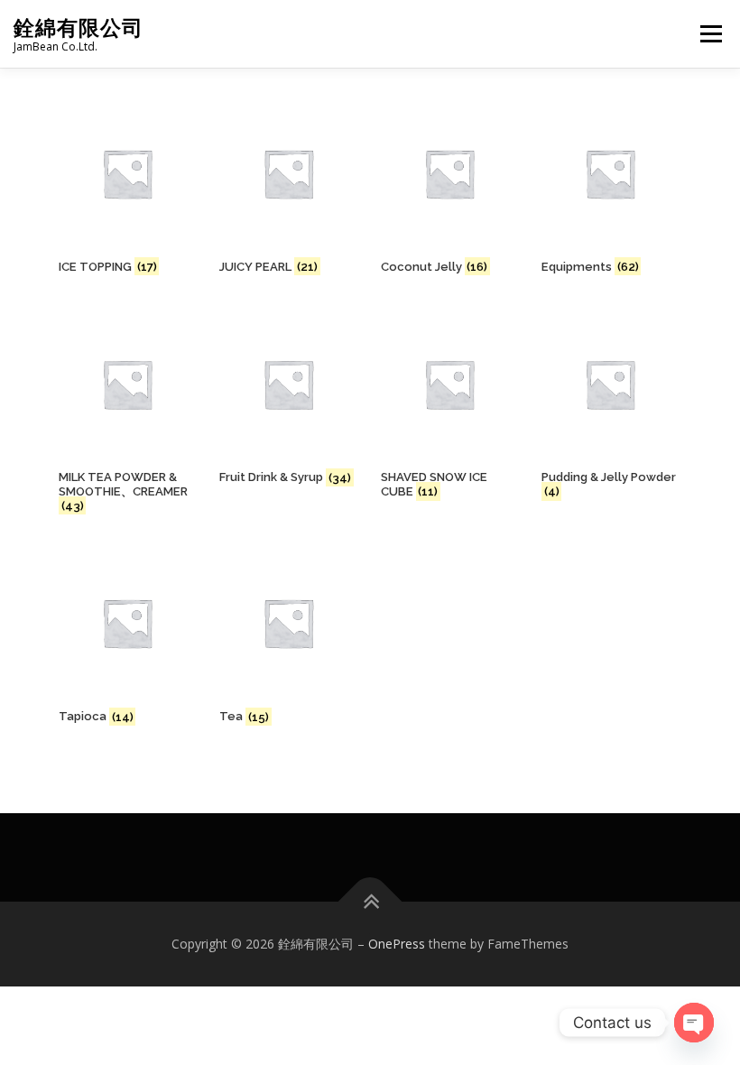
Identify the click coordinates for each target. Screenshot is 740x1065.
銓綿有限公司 (78, 27)
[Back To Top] (370, 902)
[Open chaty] (694, 1022)
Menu (710, 33)
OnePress (396, 943)
